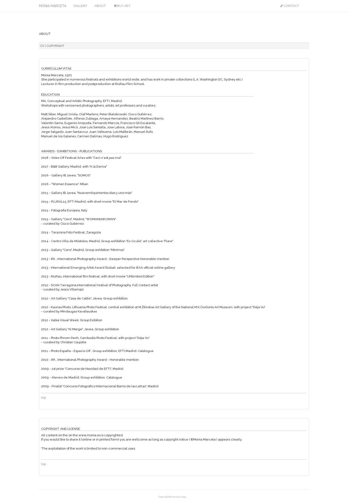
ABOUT (100, 6)
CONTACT (291, 6)
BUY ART (124, 6)
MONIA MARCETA (52, 5)
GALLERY (80, 6)
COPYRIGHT (55, 46)
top (43, 397)
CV (42, 46)
